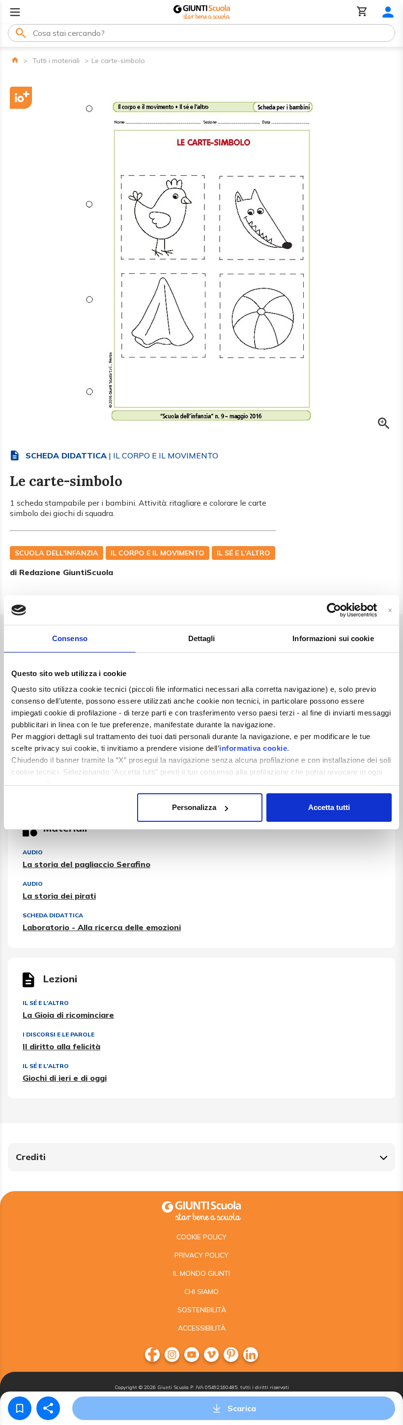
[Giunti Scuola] (202, 12)
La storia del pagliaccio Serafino (86, 864)
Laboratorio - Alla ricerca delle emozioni (102, 927)
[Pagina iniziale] (15, 60)
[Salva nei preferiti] (19, 1408)
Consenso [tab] (69, 638)
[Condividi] (48, 1408)
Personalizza (194, 807)
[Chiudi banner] (390, 610)
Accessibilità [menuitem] (202, 1328)
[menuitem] (152, 1354)
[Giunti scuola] (201, 1209)
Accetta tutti (329, 807)
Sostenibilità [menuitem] (201, 1309)
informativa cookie (253, 748)
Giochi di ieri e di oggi (65, 1078)
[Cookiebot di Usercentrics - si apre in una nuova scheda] (334, 610)
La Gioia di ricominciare (68, 1015)
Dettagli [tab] (201, 638)
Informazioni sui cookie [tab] (333, 638)
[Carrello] (362, 12)
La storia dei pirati (59, 896)
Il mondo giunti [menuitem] (201, 1273)
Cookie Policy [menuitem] (201, 1236)
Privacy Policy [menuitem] (201, 1255)
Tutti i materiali (56, 60)
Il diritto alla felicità (61, 1046)
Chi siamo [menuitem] (201, 1291)
